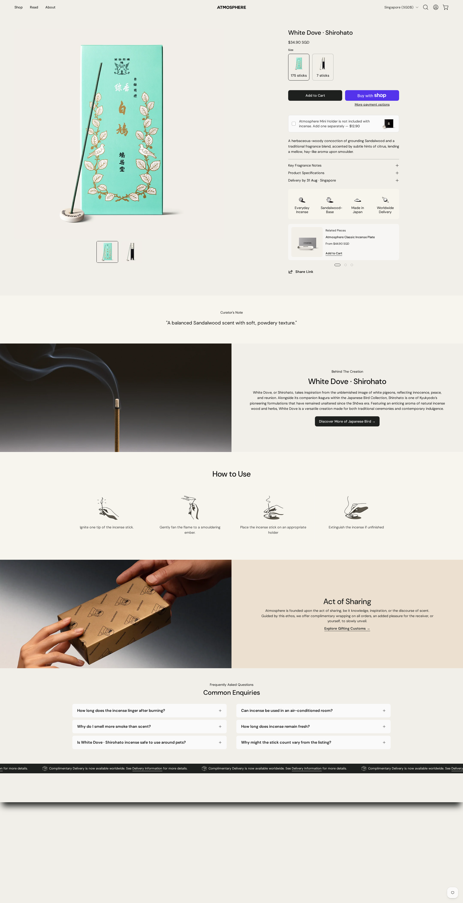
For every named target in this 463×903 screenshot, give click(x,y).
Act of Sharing (149, 860)
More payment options (372, 104)
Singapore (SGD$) (398, 7)
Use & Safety (279, 852)
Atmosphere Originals (155, 837)
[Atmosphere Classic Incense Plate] (307, 242)
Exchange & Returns (220, 844)
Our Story (145, 829)
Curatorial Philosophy (155, 852)
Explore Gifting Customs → (347, 628)
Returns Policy (280, 844)
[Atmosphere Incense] (231, 7)
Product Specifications (306, 173)
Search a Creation (218, 860)
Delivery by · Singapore (312, 180)
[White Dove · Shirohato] (107, 252)
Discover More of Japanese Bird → (347, 421)
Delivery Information (131, 768)
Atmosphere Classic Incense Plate (350, 237)
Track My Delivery (218, 852)
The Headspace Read (155, 844)
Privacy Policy (280, 837)
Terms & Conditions (285, 829)
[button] (426, 7)
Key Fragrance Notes (304, 165)
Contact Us (213, 829)
